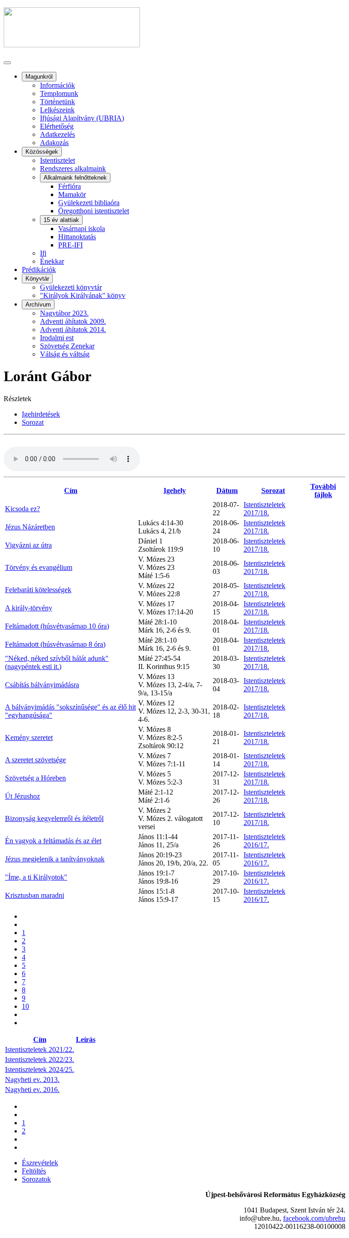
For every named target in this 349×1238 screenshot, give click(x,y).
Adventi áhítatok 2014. (73, 329)
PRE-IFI (70, 245)
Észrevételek (40, 1163)
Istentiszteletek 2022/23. (39, 1059)
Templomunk (59, 93)
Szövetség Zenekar (67, 346)
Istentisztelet (57, 160)
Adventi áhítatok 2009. (73, 321)
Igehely (175, 490)
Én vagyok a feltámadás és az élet (53, 841)
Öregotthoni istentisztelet (93, 211)
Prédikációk (39, 269)
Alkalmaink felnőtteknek (75, 177)
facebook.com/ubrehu (314, 1218)
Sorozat (273, 490)
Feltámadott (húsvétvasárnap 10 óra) (57, 626)
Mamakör (72, 194)
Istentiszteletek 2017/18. (264, 509)
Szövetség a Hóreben (35, 778)
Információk (57, 85)
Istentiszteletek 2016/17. (264, 841)
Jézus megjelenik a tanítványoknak (55, 859)
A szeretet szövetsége (35, 760)
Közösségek (41, 151)
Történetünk (57, 102)
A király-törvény (28, 608)
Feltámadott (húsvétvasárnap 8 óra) (55, 644)
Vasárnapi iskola (81, 228)
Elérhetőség (57, 126)
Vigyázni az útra (28, 545)
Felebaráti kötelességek (38, 590)
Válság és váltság (65, 354)
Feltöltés (34, 1171)
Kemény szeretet (29, 737)
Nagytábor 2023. (64, 313)
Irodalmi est (57, 338)
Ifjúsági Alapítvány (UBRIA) (82, 118)
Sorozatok (36, 1179)
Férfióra (69, 186)
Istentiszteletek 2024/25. (39, 1069)
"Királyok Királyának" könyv (82, 295)
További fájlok (323, 490)
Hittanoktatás (77, 237)
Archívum (38, 304)
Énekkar (52, 261)
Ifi (43, 253)
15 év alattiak (61, 219)
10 (25, 1006)
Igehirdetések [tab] (41, 414)
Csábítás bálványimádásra (42, 685)
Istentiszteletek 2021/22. (39, 1049)
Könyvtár (37, 278)
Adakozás (54, 142)
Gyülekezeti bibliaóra (89, 202)
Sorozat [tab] (33, 422)
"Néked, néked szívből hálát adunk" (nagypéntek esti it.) (57, 662)
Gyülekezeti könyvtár (71, 287)
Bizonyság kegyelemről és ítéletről (54, 818)
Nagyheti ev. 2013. (32, 1079)
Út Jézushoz (22, 796)
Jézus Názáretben (30, 527)
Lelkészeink (57, 110)
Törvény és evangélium (38, 567)
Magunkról (39, 76)
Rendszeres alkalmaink (73, 168)
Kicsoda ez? (22, 509)
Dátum (227, 490)
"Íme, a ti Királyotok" (36, 877)
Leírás (85, 1039)
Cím (70, 490)
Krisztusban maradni (34, 895)
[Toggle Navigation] (7, 62)
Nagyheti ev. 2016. (32, 1089)
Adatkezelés (57, 134)
